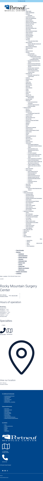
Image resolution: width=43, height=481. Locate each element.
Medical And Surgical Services (34, 175)
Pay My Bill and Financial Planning (32, 201)
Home (25, 6)
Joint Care (28, 39)
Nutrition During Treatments (33, 67)
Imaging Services (29, 33)
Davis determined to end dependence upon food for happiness (33, 150)
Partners (27, 133)
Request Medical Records (31, 136)
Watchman (30, 15)
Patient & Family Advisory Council (32, 130)
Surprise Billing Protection (31, 208)
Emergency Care (29, 25)
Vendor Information (29, 226)
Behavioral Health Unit (32, 172)
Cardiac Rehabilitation (30, 12)
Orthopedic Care (29, 73)
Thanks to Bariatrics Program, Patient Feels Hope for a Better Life (34, 166)
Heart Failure (28, 29)
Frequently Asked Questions (33, 104)
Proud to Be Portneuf (30, 225)
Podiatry (27, 80)
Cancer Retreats (31, 53)
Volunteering (28, 185)
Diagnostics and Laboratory (31, 22)
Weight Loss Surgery (30, 96)
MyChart (27, 124)
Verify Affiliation (29, 228)
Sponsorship (28, 137)
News (27, 126)
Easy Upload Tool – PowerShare (32, 215)
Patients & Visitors (27, 107)
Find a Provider (26, 8)
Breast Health (28, 11)
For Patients (4, 422)
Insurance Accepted (30, 197)
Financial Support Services (35, 56)
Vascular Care (28, 94)
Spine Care (28, 86)
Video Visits (28, 184)
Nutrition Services (29, 50)
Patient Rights (28, 199)
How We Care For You (32, 55)
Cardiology (28, 14)
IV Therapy (28, 38)
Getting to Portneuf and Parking (32, 120)
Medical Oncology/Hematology (34, 63)
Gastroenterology (29, 26)
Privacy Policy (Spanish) (30, 205)
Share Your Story (29, 138)
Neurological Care (29, 48)
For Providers (28, 218)
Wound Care (28, 100)
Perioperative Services (32, 181)
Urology (27, 93)
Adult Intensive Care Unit (33, 171)
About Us (27, 109)
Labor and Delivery (31, 174)
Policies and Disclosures (28, 192)
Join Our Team (28, 219)
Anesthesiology (29, 111)
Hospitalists (28, 121)
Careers (27, 212)
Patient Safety (29, 131)
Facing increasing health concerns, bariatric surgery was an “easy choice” (34, 156)
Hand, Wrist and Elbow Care (31, 28)
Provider (25, 5)
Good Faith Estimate (30, 195)
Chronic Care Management (31, 18)
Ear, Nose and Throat (30, 23)
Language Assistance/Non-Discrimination (34, 198)
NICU (27, 49)
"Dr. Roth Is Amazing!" (32, 153)
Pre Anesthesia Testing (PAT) (34, 113)
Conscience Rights (29, 194)
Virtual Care (28, 187)
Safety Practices (29, 206)
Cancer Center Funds (36, 58)
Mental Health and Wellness (31, 46)
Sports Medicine (29, 87)
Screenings (28, 140)
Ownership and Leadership (31, 127)
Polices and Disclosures (7, 406)
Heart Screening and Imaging (31, 31)
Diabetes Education (29, 21)
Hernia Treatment (29, 32)
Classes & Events (29, 114)
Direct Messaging (29, 214)
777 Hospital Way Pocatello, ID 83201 (5, 452)
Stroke (27, 89)
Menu (41, 239)
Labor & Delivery (29, 42)
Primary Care (28, 82)
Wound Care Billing (31, 106)
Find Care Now (28, 119)
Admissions (28, 110)
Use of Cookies (29, 209)
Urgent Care (28, 92)
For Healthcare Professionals (8, 393)
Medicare (27, 123)
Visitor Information (29, 168)
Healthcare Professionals (29, 211)
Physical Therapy (29, 79)
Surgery (27, 90)
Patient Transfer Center (30, 221)
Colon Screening (29, 19)
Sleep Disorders (29, 84)
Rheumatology (28, 83)
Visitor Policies (29, 170)
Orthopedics (30, 182)
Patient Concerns (29, 128)
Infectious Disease (29, 35)
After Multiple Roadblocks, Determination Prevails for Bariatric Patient (35, 146)
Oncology (28, 52)
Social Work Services (34, 59)
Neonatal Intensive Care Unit (33, 177)
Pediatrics (28, 77)
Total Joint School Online (33, 41)
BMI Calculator (31, 97)
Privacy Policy (28, 204)
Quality (27, 134)
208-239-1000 (22, 1)
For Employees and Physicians (32, 216)
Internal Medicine (29, 36)
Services (25, 9)
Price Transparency (29, 202)
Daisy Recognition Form (30, 117)
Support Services (29, 141)
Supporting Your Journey (33, 69)
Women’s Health (29, 99)
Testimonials (28, 143)
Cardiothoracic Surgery (30, 16)
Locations (25, 191)
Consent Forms (29, 116)
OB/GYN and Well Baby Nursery (34, 178)
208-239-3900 (14, 295)
